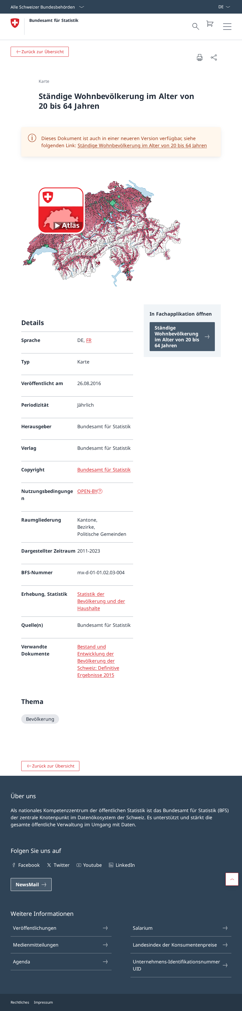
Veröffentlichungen (34, 928)
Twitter (61, 865)
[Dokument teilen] (214, 57)
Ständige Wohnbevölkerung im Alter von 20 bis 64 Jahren (142, 145)
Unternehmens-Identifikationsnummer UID (176, 965)
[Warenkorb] (209, 23)
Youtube (92, 865)
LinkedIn (125, 865)
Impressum (43, 1002)
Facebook (29, 865)
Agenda (21, 961)
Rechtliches (20, 1002)
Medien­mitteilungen (35, 945)
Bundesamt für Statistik (54, 20)
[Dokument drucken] (199, 57)
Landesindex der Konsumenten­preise (175, 945)
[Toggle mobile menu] (227, 26)
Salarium (143, 928)
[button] (231, 879)
